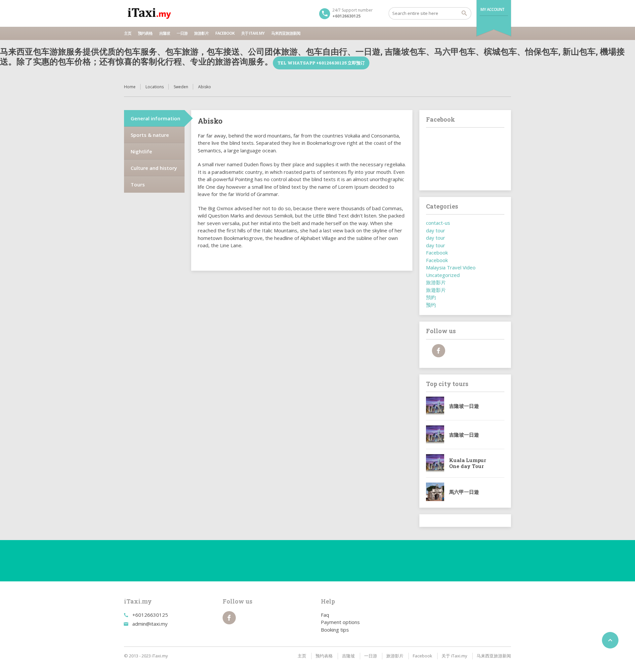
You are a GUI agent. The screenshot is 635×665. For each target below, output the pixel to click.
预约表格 (145, 33)
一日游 (182, 33)
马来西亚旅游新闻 (285, 33)
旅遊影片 (436, 290)
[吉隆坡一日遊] (435, 406)
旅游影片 (201, 33)
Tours (138, 184)
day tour (435, 230)
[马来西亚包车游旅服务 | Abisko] (149, 13)
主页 (127, 33)
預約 (431, 297)
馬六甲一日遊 (464, 492)
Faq (325, 614)
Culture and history (154, 168)
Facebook (224, 33)
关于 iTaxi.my (253, 33)
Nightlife (141, 151)
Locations (155, 87)
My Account (493, 9)
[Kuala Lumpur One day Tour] (435, 463)
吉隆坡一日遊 (464, 406)
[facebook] (438, 350)
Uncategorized (443, 275)
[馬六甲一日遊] (435, 492)
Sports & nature (150, 135)
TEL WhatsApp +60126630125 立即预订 (321, 63)
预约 (431, 304)
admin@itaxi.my (150, 623)
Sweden (181, 87)
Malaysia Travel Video (451, 267)
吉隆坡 (164, 33)
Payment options (340, 622)
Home (130, 87)
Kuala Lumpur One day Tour (467, 463)
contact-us (438, 222)
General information (155, 118)
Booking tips (335, 629)
